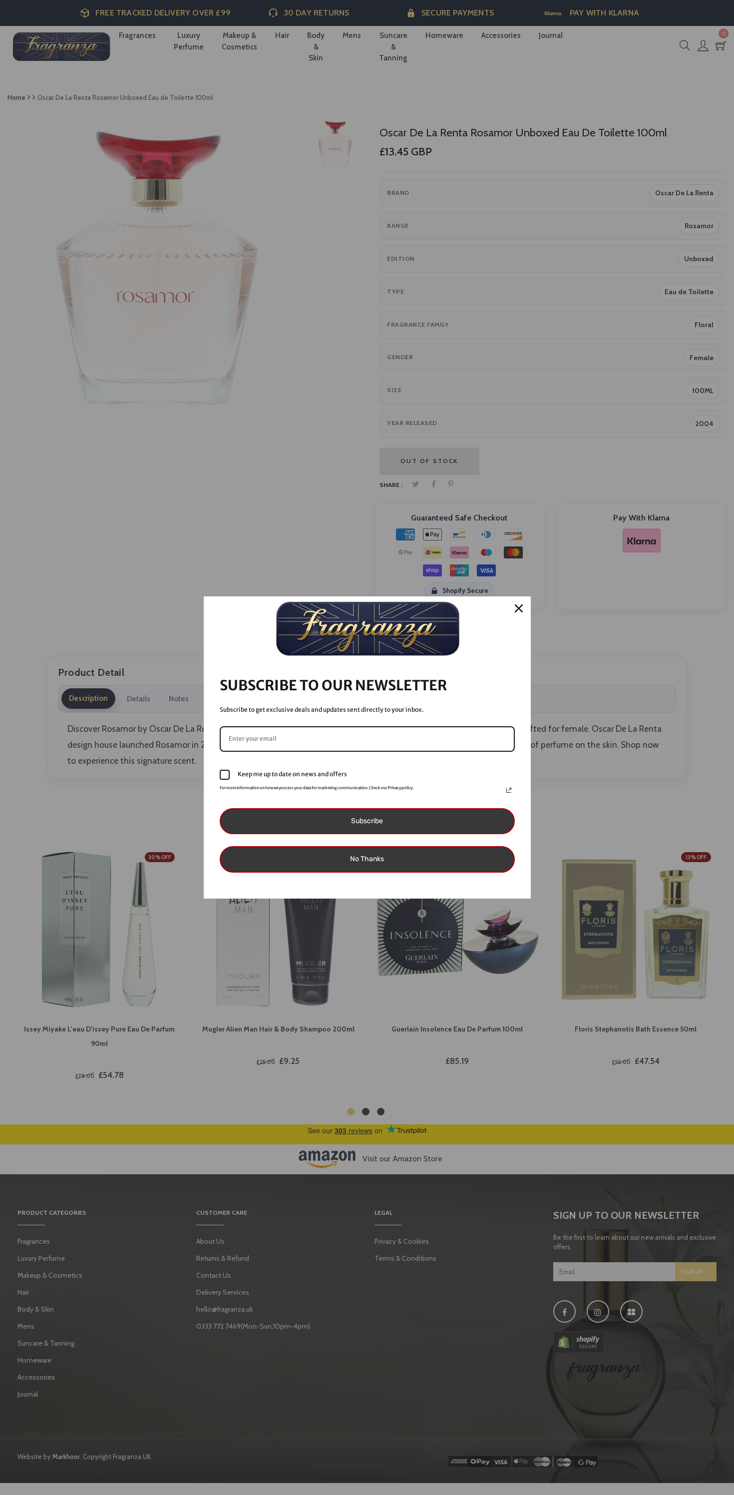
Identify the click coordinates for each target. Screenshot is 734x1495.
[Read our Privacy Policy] (509, 790)
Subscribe (367, 821)
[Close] (519, 608)
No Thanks (367, 859)
